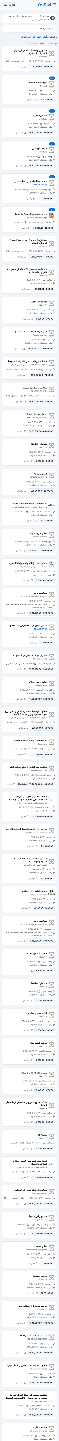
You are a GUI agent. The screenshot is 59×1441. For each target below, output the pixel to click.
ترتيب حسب (52, 43)
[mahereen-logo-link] (44, 4)
